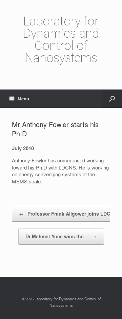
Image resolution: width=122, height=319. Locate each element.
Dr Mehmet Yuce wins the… (61, 236)
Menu (23, 98)
